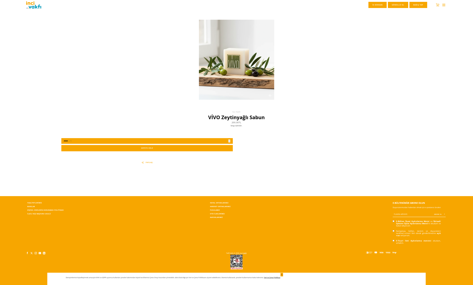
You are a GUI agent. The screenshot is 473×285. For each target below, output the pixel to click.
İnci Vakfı (243, 253)
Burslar (31, 206)
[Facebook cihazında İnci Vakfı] (27, 253)
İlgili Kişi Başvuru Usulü (39, 214)
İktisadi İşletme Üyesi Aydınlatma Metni (418, 222)
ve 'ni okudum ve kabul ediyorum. (418, 223)
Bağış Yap (418, 5)
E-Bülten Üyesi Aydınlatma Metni (413, 221)
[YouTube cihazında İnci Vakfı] (40, 253)
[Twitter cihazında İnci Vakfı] (31, 253)
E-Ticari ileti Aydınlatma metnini (413, 240)
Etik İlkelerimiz (217, 214)
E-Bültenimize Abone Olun (409, 202)
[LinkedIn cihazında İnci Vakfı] (44, 253)
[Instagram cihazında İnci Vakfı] (35, 253)
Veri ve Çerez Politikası (272, 277)
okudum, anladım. (418, 242)
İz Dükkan (377, 5)
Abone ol (438, 214)
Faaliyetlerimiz (34, 203)
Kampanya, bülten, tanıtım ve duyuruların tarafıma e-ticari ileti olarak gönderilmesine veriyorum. (418, 233)
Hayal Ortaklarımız (219, 203)
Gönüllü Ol (398, 5)
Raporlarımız (216, 217)
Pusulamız (215, 210)
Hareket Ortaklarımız (220, 206)
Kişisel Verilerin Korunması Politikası (45, 210)
